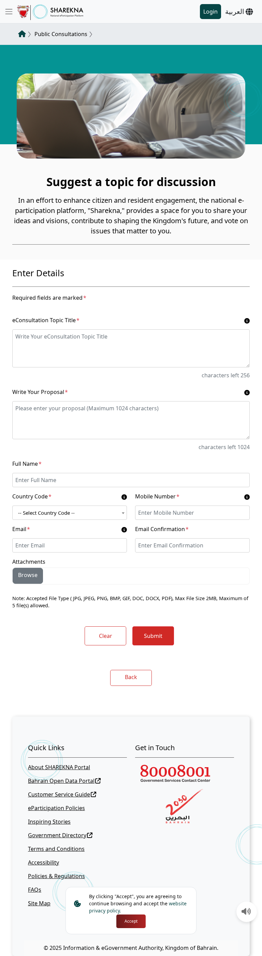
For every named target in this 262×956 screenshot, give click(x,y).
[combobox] (69, 513)
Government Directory (57, 835)
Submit (153, 636)
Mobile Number (157, 496)
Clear (105, 636)
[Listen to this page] (246, 912)
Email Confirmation (162, 529)
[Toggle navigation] (9, 11)
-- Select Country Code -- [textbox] (46, 512)
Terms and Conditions (56, 849)
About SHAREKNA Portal (59, 767)
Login (210, 11)
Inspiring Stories (49, 821)
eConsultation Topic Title (45, 320)
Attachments (28, 561)
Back (131, 677)
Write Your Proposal (40, 392)
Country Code (32, 496)
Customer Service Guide (59, 794)
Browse (28, 575)
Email (21, 529)
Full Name (27, 463)
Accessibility (43, 862)
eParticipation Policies (56, 808)
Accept (131, 921)
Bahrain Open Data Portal (61, 781)
